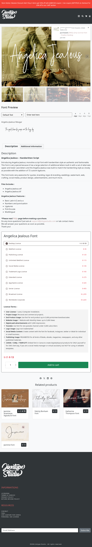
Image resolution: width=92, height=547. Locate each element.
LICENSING (5, 493)
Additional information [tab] (31, 146)
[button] (87, 57)
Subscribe (85, 530)
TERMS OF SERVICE (8, 495)
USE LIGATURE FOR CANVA (11, 515)
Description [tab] (11, 146)
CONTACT (4, 511)
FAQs (15, 218)
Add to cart (53, 364)
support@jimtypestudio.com (44, 221)
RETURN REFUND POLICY (10, 499)
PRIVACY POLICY (7, 497)
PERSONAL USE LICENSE (10, 517)
